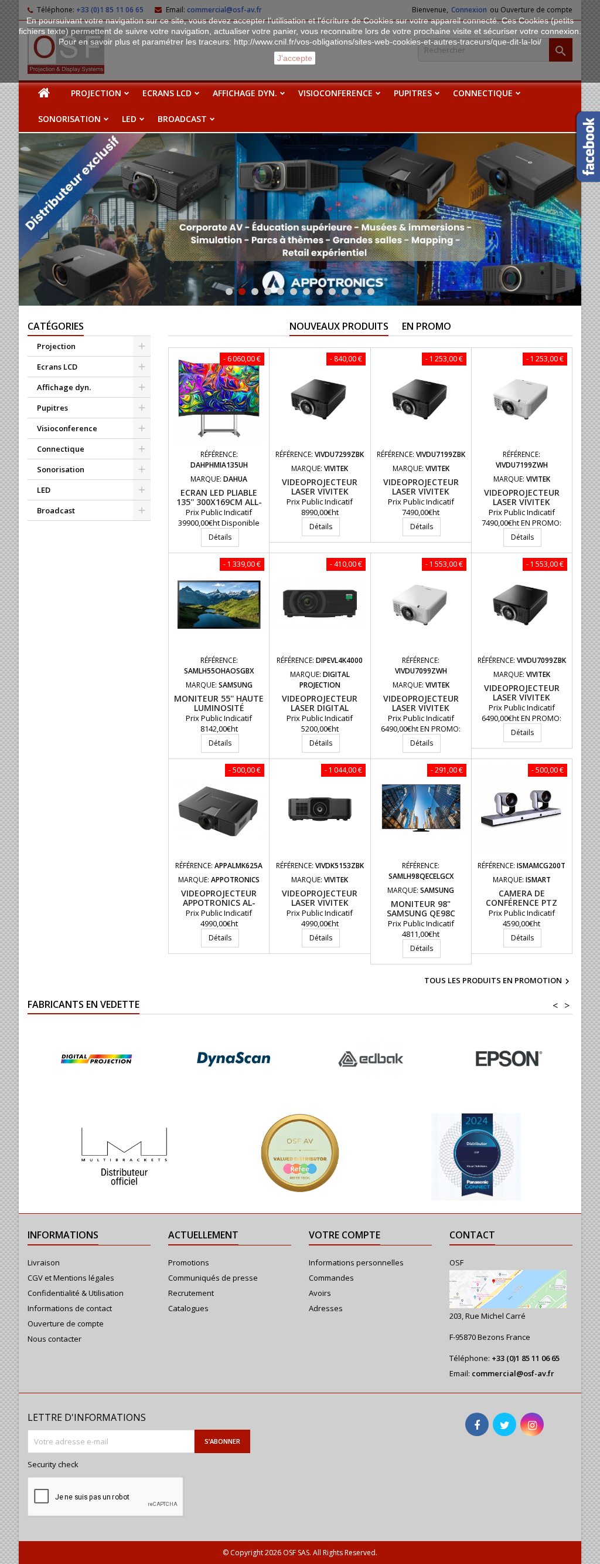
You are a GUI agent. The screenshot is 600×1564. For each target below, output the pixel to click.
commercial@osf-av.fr (513, 1373)
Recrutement (191, 1293)
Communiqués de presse (213, 1277)
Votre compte (344, 1234)
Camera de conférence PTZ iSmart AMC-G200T (521, 903)
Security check (53, 1464)
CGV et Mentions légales (71, 1277)
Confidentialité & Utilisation (76, 1293)
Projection (96, 93)
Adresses (326, 1308)
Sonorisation (69, 118)
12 (370, 291)
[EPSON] (370, 1059)
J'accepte (294, 58)
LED (129, 118)
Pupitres (413, 93)
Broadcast (182, 118)
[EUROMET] (507, 1059)
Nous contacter (54, 1338)
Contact (472, 1234)
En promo (426, 326)
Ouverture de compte (66, 1323)
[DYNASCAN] (96, 1059)
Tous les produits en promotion (498, 981)
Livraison (44, 1262)
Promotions (188, 1262)
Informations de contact (70, 1308)
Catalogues (188, 1308)
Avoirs (320, 1293)
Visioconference (335, 93)
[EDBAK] (233, 1059)
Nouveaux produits (338, 326)
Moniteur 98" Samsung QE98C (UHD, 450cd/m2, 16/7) (421, 913)
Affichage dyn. (245, 93)
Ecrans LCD (167, 93)
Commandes (331, 1277)
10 (345, 291)
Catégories (56, 326)
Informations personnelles (356, 1262)
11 (358, 291)
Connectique (483, 93)
